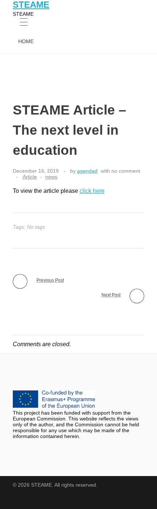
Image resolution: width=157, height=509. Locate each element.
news (51, 177)
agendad (87, 171)
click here (92, 191)
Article (30, 177)
